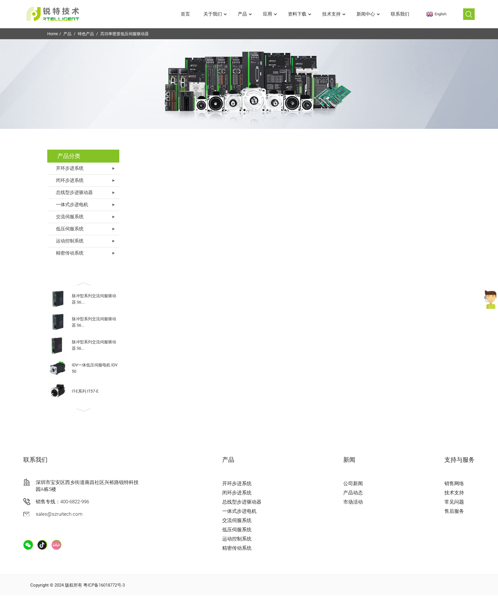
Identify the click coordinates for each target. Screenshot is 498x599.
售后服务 (454, 511)
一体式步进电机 (72, 204)
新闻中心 (365, 14)
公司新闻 (353, 483)
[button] (83, 283)
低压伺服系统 (70, 228)
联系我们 (400, 14)
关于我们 (212, 14)
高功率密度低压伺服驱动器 (124, 33)
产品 (242, 14)
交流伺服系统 (70, 216)
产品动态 (353, 493)
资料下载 (297, 14)
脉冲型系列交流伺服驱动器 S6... (94, 298)
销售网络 (454, 483)
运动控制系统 (70, 241)
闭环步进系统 (70, 180)
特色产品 (86, 33)
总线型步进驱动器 (74, 192)
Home (52, 33)
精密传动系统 (70, 253)
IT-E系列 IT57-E (85, 391)
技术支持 (331, 14)
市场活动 (353, 502)
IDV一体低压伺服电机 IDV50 (95, 368)
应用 (267, 14)
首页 (185, 14)
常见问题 (454, 502)
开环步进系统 (70, 168)
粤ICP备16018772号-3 (104, 585)
